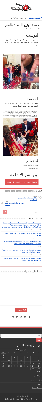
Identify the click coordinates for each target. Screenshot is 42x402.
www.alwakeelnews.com (29, 165)
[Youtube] (21, 317)
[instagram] (12, 317)
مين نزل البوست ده (30, 182)
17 (33, 363)
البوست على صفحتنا (13, 182)
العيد (25, 191)
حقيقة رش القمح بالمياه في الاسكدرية (27, 198)
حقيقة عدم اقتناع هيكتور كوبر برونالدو (15, 203)
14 (9, 360)
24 (33, 366)
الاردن (31, 191)
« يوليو (39, 371)
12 (21, 360)
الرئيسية (37, 18)
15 (3, 360)
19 (21, 363)
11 (27, 360)
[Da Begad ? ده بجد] (21, 7)
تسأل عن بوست (36, 380)
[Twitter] (25, 317)
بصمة (19, 191)
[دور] (5, 212)
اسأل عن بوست (21, 310)
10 (33, 360)
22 (3, 363)
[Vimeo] (17, 317)
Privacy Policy (37, 388)
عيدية (7, 191)
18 (27, 363)
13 (14, 360)
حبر (13, 191)
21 (9, 363)
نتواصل (39, 384)
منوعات (31, 18)
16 (39, 363)
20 (14, 363)
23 (39, 366)
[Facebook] (29, 317)
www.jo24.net (33, 168)
